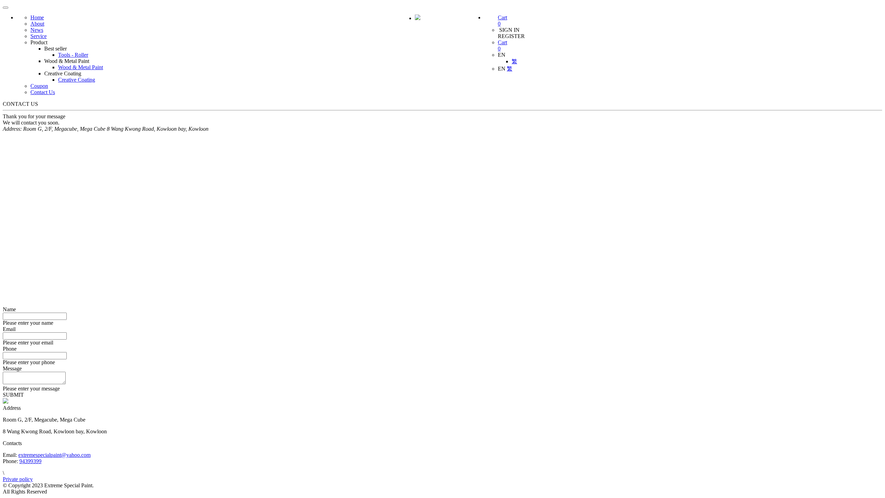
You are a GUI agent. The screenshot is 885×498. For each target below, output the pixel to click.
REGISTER (511, 36)
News (36, 30)
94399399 (30, 461)
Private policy (18, 479)
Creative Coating (76, 80)
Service (38, 36)
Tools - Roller (73, 55)
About (37, 24)
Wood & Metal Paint (80, 67)
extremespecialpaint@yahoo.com (54, 455)
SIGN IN (509, 30)
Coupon (39, 86)
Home (37, 17)
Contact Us (42, 92)
